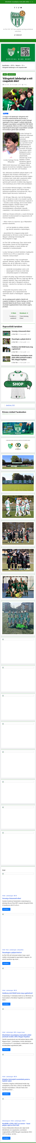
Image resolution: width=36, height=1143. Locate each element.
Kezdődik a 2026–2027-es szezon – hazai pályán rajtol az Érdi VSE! (16, 1124)
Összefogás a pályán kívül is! (21, 339)
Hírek (4, 74)
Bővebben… (6, 909)
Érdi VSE (6, 84)
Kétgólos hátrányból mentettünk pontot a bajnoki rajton (16, 1080)
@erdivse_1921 (10, 405)
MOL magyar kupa (19, 1032)
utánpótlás (20, 950)
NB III (15, 896)
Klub (7, 950)
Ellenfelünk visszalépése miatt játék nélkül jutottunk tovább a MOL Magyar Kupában (17, 2)
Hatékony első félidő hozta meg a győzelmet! (17, 993)
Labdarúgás (11, 74)
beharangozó (6, 1121)
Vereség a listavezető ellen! (21, 331)
